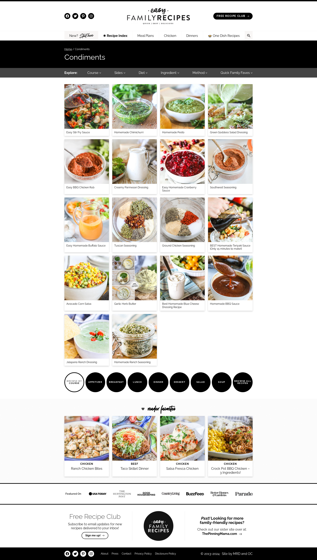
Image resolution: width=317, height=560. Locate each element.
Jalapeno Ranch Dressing (81, 362)
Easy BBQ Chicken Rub (80, 187)
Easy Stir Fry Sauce (78, 132)
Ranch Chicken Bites (86, 469)
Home (68, 49)
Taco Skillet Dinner (135, 469)
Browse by (74, 382)
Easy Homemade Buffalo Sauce (86, 245)
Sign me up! (93, 535)
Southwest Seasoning (223, 187)
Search (249, 35)
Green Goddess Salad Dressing (229, 132)
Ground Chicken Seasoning (178, 245)
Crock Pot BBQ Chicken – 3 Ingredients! (230, 471)
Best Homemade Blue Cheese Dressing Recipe (180, 305)
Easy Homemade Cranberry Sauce (179, 189)
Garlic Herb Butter (125, 303)
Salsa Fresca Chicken (182, 469)
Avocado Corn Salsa (78, 303)
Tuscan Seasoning (125, 245)
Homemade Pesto (173, 132)
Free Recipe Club (231, 16)
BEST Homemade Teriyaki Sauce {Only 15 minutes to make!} (230, 247)
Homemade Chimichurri (128, 132)
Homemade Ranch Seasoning (132, 362)
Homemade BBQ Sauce (224, 303)
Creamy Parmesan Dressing (131, 187)
